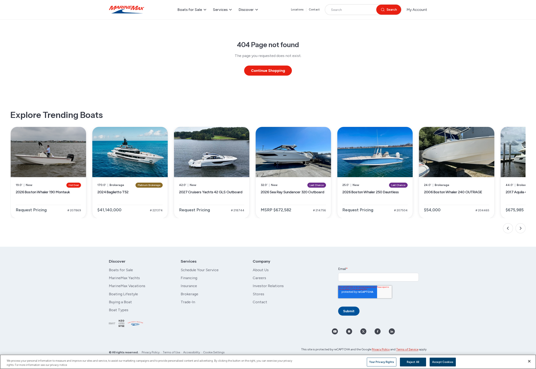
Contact (314, 9)
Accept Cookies (442, 362)
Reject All (413, 362)
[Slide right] (520, 228)
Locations (297, 9)
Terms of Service (407, 349)
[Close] (529, 361)
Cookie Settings (214, 352)
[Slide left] (508, 228)
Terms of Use (171, 352)
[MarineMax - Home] (126, 9)
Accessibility (191, 352)
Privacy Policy (151, 352)
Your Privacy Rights (381, 362)
